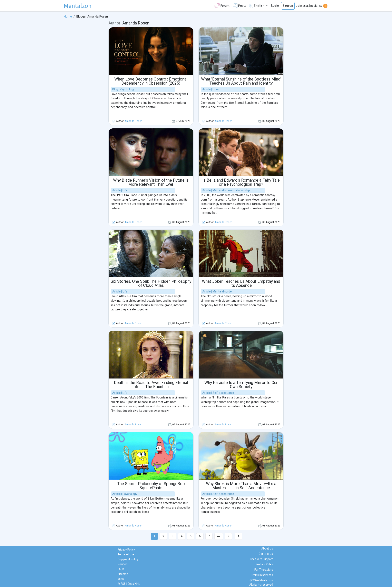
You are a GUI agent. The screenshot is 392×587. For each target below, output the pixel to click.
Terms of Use (126, 554)
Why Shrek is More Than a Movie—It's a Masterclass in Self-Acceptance (241, 485)
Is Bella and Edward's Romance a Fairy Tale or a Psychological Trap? (241, 182)
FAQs (121, 569)
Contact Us (266, 554)
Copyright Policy (128, 559)
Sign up (288, 5)
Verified (123, 564)
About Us (267, 548)
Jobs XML (134, 584)
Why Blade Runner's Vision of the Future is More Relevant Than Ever (151, 182)
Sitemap (123, 574)
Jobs (121, 579)
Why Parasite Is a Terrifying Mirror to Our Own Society (241, 384)
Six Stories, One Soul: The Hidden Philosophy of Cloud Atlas (151, 283)
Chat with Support (261, 559)
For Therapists (263, 570)
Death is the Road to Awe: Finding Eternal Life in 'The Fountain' (151, 384)
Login (275, 5)
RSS (123, 584)
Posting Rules (264, 564)
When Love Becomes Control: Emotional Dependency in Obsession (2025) (150, 81)
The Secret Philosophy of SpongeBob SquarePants (151, 485)
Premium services (262, 575)
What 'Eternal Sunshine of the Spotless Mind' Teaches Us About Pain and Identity (241, 81)
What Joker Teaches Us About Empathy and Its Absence (241, 283)
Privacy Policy (126, 549)
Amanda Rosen (133, 121)
